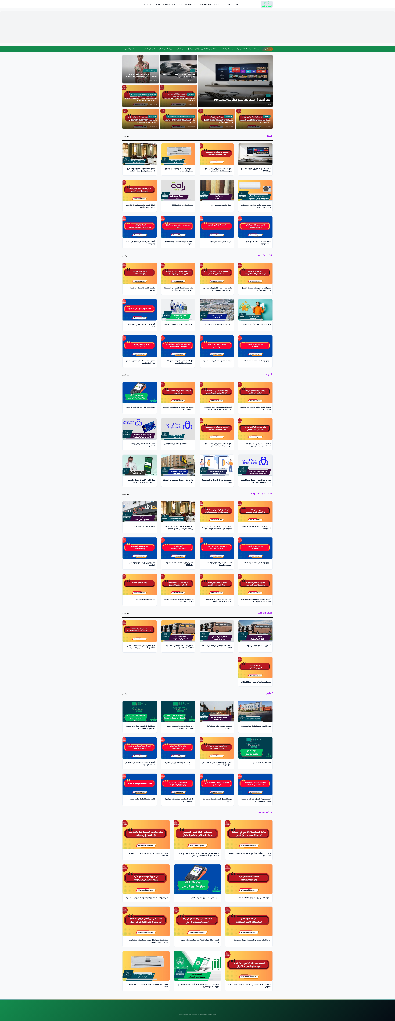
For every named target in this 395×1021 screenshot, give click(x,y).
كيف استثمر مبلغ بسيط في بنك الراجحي (178, 443)
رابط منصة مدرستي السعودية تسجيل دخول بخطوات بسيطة (179, 727)
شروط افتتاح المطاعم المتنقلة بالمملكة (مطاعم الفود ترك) (178, 600)
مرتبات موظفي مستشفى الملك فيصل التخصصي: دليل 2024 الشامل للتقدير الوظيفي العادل (198, 854)
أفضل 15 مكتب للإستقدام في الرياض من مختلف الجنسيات (140, 763)
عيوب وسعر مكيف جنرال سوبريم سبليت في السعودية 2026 (256, 206)
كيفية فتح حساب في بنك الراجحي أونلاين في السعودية (178, 408)
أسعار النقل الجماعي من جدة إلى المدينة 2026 (217, 646)
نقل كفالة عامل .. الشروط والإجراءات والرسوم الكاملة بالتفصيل (180, 361)
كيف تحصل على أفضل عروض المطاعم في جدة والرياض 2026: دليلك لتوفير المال (217, 527)
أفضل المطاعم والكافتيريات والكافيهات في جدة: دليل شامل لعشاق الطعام (140, 169)
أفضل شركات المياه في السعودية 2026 (178, 324)
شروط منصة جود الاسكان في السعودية (217, 360)
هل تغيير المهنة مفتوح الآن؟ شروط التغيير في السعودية (147, 897)
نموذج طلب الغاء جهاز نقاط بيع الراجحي (140, 407)
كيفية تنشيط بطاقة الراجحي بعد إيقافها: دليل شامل (153, 49)
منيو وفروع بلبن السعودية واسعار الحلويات (142, 563)
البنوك (237, 4)
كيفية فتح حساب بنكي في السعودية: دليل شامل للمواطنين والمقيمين (218, 408)
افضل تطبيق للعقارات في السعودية (218, 324)
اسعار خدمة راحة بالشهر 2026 (182, 205)
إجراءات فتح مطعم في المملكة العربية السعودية (256, 527)
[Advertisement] (197, 27)
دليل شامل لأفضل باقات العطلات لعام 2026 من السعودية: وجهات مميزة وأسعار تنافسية (141, 648)
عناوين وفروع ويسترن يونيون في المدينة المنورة (178, 481)
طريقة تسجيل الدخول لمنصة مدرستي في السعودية (217, 800)
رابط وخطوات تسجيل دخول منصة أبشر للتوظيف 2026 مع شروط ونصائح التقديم (198, 985)
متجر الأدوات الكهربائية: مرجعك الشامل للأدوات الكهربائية (256, 289)
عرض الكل (125, 136)
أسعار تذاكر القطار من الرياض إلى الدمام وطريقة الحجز (140, 242)
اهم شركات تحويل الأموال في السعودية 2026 (217, 481)
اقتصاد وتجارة (206, 4)
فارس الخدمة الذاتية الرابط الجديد (142, 798)
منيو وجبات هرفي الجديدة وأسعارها (257, 360)
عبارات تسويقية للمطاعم (145, 599)
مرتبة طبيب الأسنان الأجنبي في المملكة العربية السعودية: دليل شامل (178, 289)
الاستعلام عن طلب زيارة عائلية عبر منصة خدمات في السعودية (256, 800)
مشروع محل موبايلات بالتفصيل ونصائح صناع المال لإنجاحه (140, 361)
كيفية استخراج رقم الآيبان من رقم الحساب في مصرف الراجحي (258, 444)
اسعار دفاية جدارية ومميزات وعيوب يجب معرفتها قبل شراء (178, 169)
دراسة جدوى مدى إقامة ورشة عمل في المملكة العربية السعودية (217, 289)
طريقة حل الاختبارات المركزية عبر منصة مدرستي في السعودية (140, 727)
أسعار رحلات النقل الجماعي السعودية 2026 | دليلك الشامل (179, 646)
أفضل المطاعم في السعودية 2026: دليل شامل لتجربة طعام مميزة (256, 600)
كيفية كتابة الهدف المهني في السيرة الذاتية (179, 763)
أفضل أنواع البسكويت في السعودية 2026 (141, 325)
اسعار (217, 4)
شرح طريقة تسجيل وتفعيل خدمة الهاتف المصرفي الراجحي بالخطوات (256, 481)
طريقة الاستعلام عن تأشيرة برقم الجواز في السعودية (179, 800)
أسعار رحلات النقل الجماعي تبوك (259, 645)
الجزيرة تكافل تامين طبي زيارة (221, 241)
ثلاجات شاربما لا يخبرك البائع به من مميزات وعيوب (258, 242)
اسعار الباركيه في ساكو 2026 (221, 205)
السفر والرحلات (191, 4)
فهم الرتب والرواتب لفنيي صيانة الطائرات (256, 681)
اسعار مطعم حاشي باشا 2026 (144, 526)
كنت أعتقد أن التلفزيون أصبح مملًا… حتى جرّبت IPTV (255, 169)
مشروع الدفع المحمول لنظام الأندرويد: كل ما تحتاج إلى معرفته (148, 854)
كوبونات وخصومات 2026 (173, 4)
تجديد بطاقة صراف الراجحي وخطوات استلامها (142, 444)
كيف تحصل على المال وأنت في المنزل (257, 324)
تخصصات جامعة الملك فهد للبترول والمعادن (219, 727)
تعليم (157, 4)
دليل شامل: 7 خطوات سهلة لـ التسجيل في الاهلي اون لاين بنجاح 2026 (141, 481)
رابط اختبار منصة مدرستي (261, 762)
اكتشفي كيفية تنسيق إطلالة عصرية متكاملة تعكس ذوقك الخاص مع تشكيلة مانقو (196, 49)
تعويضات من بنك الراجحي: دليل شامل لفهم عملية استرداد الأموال (218, 169)
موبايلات (227, 4)
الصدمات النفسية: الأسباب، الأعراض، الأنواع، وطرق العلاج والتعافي (243, 49)
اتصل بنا (148, 4)
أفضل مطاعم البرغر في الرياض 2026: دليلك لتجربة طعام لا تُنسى (219, 600)
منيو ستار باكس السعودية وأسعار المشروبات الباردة (219, 563)
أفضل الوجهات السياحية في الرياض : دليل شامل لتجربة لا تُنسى (140, 206)
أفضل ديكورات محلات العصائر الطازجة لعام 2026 (179, 563)
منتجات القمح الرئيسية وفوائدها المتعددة (142, 289)
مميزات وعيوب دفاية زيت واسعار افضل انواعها (179, 242)
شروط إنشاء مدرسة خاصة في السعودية (256, 725)
